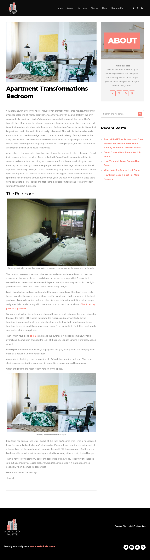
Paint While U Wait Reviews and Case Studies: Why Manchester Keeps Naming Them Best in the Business (123, 143)
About (70, 8)
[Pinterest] (142, 8)
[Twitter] (133, 8)
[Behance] (131, 547)
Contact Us (117, 8)
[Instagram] (137, 8)
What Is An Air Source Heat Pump (122, 170)
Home (60, 8)
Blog (104, 8)
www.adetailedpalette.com (43, 546)
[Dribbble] (143, 547)
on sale (34, 336)
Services (82, 8)
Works (94, 8)
